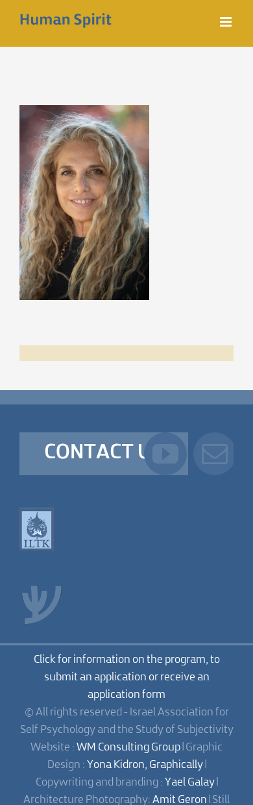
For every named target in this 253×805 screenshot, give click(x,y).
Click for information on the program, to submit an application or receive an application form (127, 677)
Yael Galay (190, 782)
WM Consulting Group (128, 747)
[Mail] (214, 453)
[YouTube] (165, 453)
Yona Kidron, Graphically (145, 765)
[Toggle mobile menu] (227, 22)
